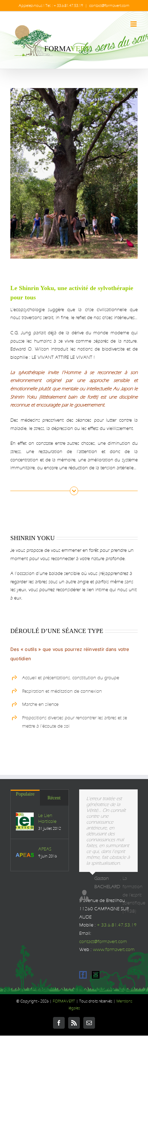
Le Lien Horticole (47, 818)
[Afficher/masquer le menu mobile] (134, 24)
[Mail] (95, 975)
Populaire (25, 794)
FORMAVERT (64, 1001)
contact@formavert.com (109, 5)
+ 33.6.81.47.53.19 (117, 925)
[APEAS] (25, 855)
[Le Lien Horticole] (25, 821)
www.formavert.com (114, 949)
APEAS (44, 849)
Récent (54, 797)
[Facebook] (83, 975)
